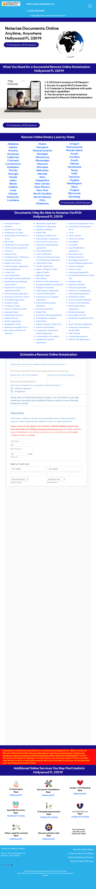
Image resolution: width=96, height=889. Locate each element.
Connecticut (13, 163)
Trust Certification (44, 254)
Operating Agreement (78, 272)
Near (48, 792)
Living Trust (10, 272)
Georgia (13, 173)
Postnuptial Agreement (79, 293)
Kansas (13, 193)
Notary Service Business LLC (13, 853)
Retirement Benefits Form (16, 327)
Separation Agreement (46, 223)
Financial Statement (13, 260)
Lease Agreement (12, 269)
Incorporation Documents (47, 336)
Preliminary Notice (77, 296)
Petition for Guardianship (80, 290)
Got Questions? (78, 829)
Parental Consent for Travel (17, 296)
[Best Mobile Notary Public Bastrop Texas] (2, 865)
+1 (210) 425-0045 (35, 10)
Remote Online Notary (83, 849)
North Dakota (42, 196)
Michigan (42, 153)
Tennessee (74, 166)
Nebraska (42, 170)
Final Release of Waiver (46, 318)
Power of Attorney (13, 309)
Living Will (73, 244)
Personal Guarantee (77, 287)
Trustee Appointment (78, 336)
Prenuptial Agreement (14, 299)
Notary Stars (62, 871)
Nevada (42, 173)
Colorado (13, 160)
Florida (13, 170)
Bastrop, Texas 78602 (10, 855)
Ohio (42, 200)
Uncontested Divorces (80, 811)
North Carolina (42, 193)
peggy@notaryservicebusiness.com (48, 15)
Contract (9, 251)
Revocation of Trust (77, 315)
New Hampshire (42, 178)
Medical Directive (76, 257)
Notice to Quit (75, 269)
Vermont (74, 176)
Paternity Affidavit (77, 284)
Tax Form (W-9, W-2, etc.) (47, 241)
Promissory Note (12, 306)
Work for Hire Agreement (47, 281)
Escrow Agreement (44, 309)
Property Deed (11, 303)
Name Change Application (16, 293)
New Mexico (42, 186)
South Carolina (74, 155)
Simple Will (41, 232)
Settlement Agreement (46, 226)
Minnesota (42, 157)
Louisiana (13, 200)
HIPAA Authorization (45, 327)
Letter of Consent (76, 238)
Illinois (13, 183)
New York (42, 190)
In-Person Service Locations (81, 853)
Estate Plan (41, 312)
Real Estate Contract (14, 315)
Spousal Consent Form (46, 235)
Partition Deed (75, 281)
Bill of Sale (9, 241)
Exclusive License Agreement (49, 315)
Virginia (74, 180)
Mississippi (42, 160)
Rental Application (77, 312)
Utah (74, 173)
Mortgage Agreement (78, 260)
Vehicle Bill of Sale (44, 263)
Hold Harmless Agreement (16, 266)
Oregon (74, 143)
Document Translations (48, 789)
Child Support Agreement (47, 290)
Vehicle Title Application (79, 339)
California (13, 157)
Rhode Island (74, 150)
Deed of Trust (11, 254)
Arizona (13, 150)
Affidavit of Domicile (45, 287)
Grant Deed (41, 321)
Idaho (13, 180)
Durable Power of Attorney (17, 257)
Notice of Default (76, 266)
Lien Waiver (74, 241)
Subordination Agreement (47, 238)
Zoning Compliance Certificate (49, 284)
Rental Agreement (13, 321)
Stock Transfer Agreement (80, 324)
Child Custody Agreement (16, 247)
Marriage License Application (18, 278)
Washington (74, 183)
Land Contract (75, 235)
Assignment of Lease (14, 232)
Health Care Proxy (13, 263)
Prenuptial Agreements (49, 811)
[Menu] (90, 6)
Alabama (12, 143)
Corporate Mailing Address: (13, 848)
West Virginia (74, 188)
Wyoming (74, 196)
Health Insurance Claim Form (49, 324)
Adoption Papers (12, 223)
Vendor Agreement (44, 266)
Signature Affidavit (44, 229)
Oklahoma (42, 203)
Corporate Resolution (45, 293)
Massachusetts (42, 150)
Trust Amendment (44, 251)
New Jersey (42, 183)
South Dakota (74, 162)
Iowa (13, 190)
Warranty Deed (43, 275)
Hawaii (13, 177)
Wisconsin (74, 193)
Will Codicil (41, 278)
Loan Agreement (12, 275)
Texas (74, 170)
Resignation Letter (13, 324)
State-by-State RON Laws (82, 861)
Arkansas (13, 153)
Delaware (13, 167)
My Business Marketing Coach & (44, 871)
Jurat (71, 232)
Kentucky (13, 196)
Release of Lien (11, 318)
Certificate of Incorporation (17, 244)
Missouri (42, 163)
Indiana (13, 186)
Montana (42, 167)
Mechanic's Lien (76, 254)
